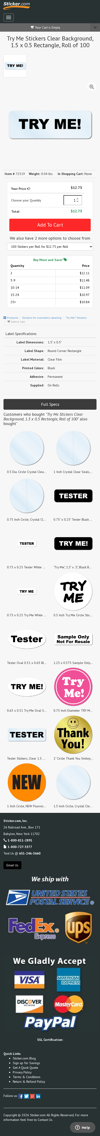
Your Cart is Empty (47, 27)
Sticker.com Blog (24, 1058)
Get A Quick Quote (25, 1068)
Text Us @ (21, 853)
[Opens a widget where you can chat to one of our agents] (82, 1128)
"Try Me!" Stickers (76, 317)
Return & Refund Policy (29, 1081)
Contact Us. (45, 1120)
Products (12, 317)
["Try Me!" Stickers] (15, 65)
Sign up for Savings (26, 1063)
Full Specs (50, 404)
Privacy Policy (22, 1072)
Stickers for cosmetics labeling (41, 317)
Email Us (12, 865)
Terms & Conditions (26, 1077)
